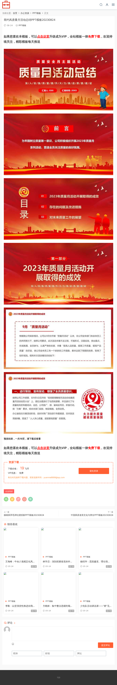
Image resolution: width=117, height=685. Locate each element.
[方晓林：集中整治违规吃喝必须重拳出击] (58, 585)
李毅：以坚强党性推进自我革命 (20, 605)
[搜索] (101, 4)
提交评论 (105, 645)
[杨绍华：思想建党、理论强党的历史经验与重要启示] (96, 540)
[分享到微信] (6, 499)
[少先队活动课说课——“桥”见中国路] (96, 585)
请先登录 (94, 471)
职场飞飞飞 (6, 4)
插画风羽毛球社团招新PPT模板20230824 (24, 515)
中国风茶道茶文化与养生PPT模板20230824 (92, 515)
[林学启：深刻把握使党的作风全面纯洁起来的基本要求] (58, 540)
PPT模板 (22, 25)
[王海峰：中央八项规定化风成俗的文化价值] (21, 540)
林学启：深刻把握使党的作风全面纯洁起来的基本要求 (58, 561)
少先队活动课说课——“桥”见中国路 (95, 605)
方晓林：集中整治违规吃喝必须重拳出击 (58, 605)
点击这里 (43, 36)
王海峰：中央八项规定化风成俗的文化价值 (20, 561)
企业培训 (9, 491)
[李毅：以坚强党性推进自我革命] (21, 585)
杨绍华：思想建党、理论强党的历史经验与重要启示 (95, 561)
